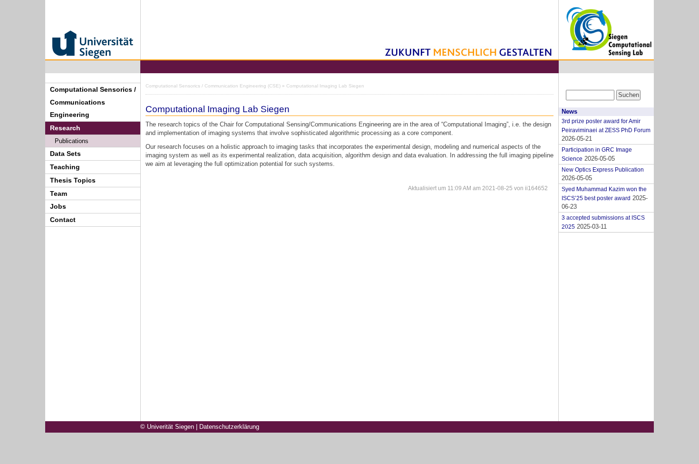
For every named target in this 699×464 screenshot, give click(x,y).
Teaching (65, 167)
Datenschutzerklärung (229, 426)
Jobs (58, 206)
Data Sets (65, 153)
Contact (63, 219)
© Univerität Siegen (167, 426)
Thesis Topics (73, 180)
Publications (71, 141)
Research (65, 128)
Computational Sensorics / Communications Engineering (93, 102)
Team (58, 193)
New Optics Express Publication (603, 170)
